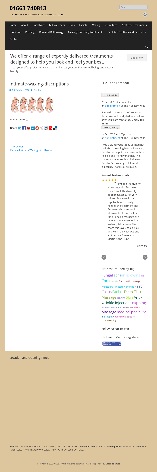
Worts (115, 281)
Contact (14, 39)
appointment (112, 105)
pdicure (131, 316)
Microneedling (108, 320)
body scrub (120, 316)
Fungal (107, 275)
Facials (83, 25)
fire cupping (107, 316)
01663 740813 (28, 8)
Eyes (72, 25)
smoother (128, 307)
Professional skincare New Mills (117, 286)
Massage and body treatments (85, 32)
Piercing (30, 32)
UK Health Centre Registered (109, 343)
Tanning (121, 297)
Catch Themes (113, 463)
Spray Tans (111, 25)
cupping (139, 302)
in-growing (131, 275)
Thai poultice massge (129, 281)
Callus (106, 291)
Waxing (96, 25)
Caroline (37, 90)
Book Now (38, 25)
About (24, 25)
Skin (129, 297)
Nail (143, 275)
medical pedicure (131, 311)
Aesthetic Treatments (134, 25)
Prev (103, 257)
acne (117, 275)
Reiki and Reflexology (51, 32)
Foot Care (15, 32)
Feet (138, 286)
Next (145, 257)
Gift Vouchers (57, 25)
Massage (108, 311)
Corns (106, 280)
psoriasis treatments (112, 307)
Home (13, 25)
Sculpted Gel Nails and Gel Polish (127, 32)
